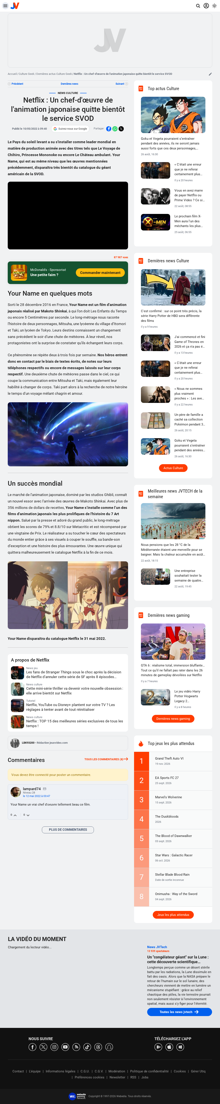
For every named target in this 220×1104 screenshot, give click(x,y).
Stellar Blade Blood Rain (172, 875)
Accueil (12, 73)
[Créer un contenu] (210, 74)
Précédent (17, 83)
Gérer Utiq (198, 1071)
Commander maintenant (100, 272)
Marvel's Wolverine (168, 797)
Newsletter (117, 1077)
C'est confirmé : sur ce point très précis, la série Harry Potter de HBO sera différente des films (171, 316)
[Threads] (98, 1047)
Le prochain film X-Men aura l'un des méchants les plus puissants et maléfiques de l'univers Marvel (187, 221)
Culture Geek (26, 73)
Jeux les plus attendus (173, 915)
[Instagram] (54, 1047)
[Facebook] (32, 1047)
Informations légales (60, 1071)
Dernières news (69, 83)
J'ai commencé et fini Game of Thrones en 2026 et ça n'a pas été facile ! (189, 342)
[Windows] (180, 1047)
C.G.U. (85, 1071)
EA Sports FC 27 (167, 778)
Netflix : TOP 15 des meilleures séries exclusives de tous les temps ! (74, 723)
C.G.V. (99, 1071)
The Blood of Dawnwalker (173, 836)
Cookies (180, 1071)
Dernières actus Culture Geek (54, 73)
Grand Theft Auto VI (169, 758)
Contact (18, 1071)
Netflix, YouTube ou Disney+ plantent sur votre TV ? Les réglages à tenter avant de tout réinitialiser (70, 707)
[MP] (44, 788)
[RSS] (76, 1047)
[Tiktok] (87, 1047)
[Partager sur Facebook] (108, 128)
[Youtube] (65, 1047)
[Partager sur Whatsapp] (115, 128)
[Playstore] (158, 1047)
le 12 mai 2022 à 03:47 (36, 796)
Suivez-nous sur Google (72, 128)
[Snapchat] (109, 1047)
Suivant (120, 83)
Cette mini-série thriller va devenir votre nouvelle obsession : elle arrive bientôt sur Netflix (74, 690)
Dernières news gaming (173, 719)
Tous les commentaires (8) (103, 759)
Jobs (144, 1077)
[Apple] (169, 1047)
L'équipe (35, 1071)
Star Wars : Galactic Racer (173, 855)
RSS (133, 1077)
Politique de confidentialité (149, 1071)
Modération (116, 1071)
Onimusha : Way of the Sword (176, 894)
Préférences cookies (89, 1077)
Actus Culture (173, 468)
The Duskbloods (167, 816)
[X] (43, 1047)
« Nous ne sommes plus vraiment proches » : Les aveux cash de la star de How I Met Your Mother (189, 394)
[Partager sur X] (121, 128)
